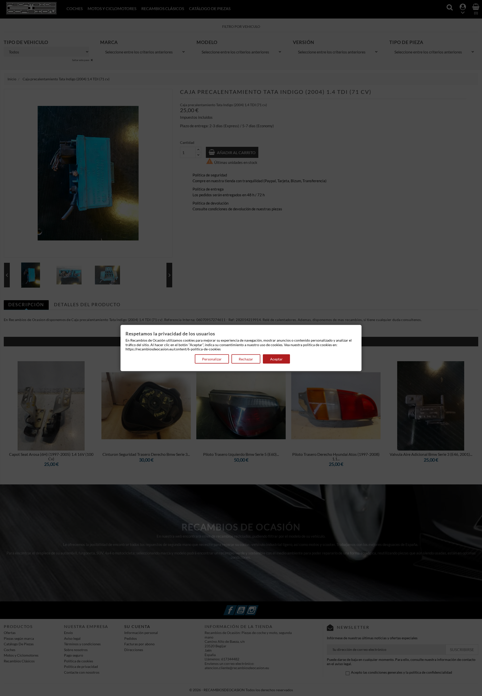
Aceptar (276, 359)
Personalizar (212, 359)
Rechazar (246, 359)
